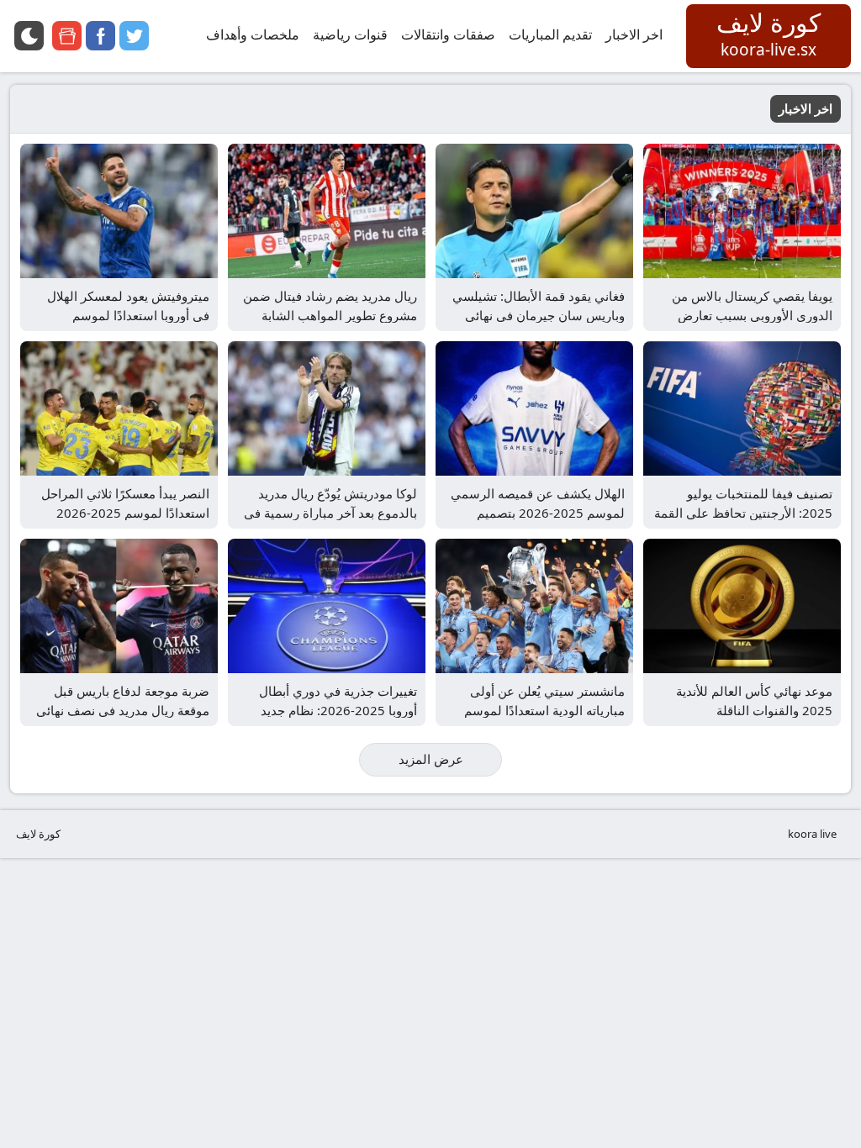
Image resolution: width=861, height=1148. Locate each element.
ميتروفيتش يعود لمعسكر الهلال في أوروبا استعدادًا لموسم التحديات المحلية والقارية (128, 314)
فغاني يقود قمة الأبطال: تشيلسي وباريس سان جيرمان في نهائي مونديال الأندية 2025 (538, 314)
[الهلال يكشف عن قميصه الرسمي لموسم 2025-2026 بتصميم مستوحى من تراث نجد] (534, 408)
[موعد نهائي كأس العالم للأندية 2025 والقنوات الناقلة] (742, 606)
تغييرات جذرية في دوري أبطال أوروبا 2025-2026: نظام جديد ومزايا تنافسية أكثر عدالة (338, 709)
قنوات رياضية (350, 34)
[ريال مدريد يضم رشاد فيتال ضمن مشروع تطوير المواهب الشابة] (326, 211)
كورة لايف (38, 833)
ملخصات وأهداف (252, 34)
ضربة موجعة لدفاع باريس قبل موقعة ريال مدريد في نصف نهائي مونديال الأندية (122, 709)
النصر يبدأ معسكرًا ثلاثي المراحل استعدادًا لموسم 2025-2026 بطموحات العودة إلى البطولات (125, 512)
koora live (812, 833)
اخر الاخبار (634, 34)
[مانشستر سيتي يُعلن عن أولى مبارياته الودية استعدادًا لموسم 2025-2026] (534, 606)
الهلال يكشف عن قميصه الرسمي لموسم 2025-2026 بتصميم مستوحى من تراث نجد (538, 512)
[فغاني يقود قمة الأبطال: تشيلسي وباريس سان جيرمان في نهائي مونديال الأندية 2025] (534, 211)
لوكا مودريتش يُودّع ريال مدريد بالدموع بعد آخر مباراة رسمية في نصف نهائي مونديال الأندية (330, 512)
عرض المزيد (431, 758)
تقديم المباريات (550, 34)
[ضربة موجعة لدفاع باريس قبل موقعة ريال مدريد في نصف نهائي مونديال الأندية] (119, 606)
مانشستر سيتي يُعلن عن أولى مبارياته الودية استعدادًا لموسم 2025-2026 (544, 709)
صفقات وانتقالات (448, 34)
